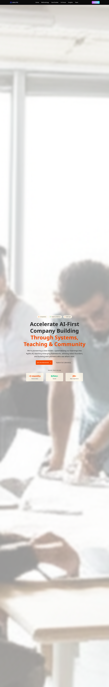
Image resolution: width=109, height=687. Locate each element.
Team (76, 2)
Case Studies (54, 2)
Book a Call (95, 2)
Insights (70, 2)
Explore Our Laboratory (63, 362)
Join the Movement (43, 362)
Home (37, 2)
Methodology (45, 2)
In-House (63, 2)
